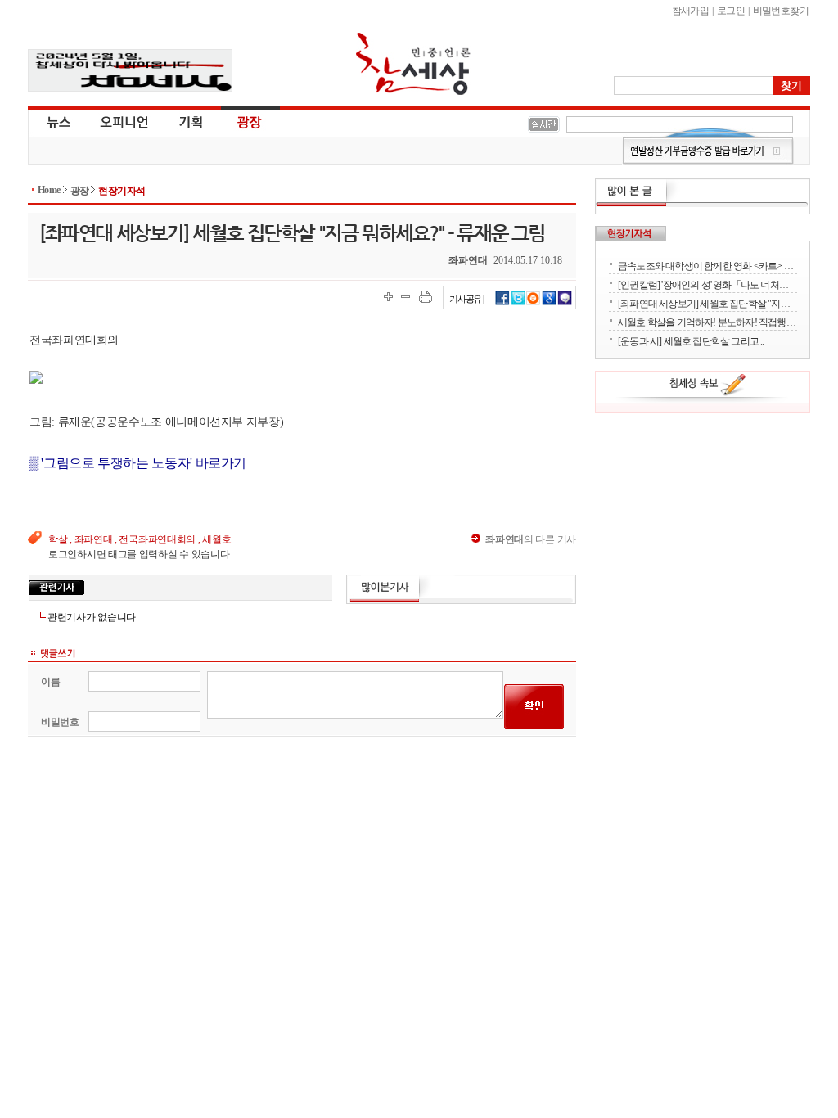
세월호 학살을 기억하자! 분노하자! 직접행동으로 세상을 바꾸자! (707, 322)
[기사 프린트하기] (425, 297)
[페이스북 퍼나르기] (502, 303)
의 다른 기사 (530, 539)
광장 (238, 121)
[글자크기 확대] (388, 297)
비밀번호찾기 (781, 10)
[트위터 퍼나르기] (518, 303)
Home (49, 190)
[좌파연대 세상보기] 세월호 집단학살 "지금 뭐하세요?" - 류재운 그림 (707, 303)
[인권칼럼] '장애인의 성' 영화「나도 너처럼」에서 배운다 (707, 284)
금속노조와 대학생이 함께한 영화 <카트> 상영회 (707, 265)
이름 (50, 681)
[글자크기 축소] (405, 297)
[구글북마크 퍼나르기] (549, 303)
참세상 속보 (708, 387)
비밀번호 (60, 722)
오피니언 (124, 121)
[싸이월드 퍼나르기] (533, 303)
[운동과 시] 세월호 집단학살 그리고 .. (691, 341)
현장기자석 (121, 190)
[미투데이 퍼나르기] (565, 303)
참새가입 (691, 10)
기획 (191, 121)
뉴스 (57, 121)
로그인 (731, 10)
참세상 (413, 64)
